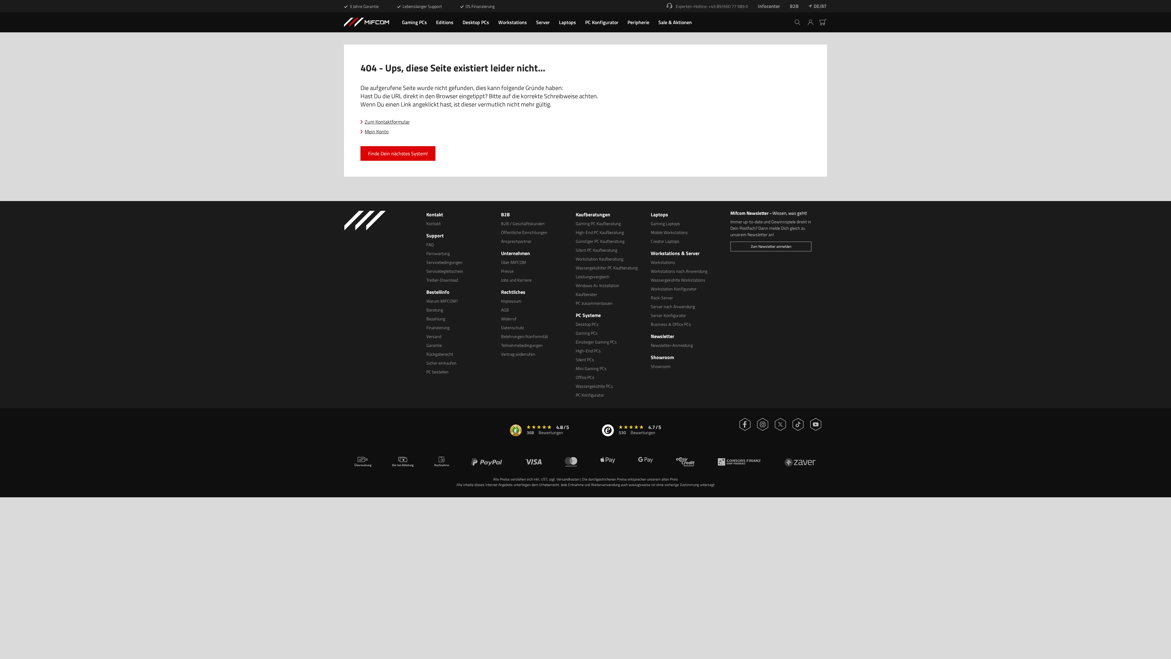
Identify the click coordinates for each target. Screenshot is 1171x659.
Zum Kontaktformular (387, 121)
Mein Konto (377, 131)
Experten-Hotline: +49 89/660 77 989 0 (712, 6)
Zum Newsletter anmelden (771, 246)
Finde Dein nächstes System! (398, 153)
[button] (812, 22)
